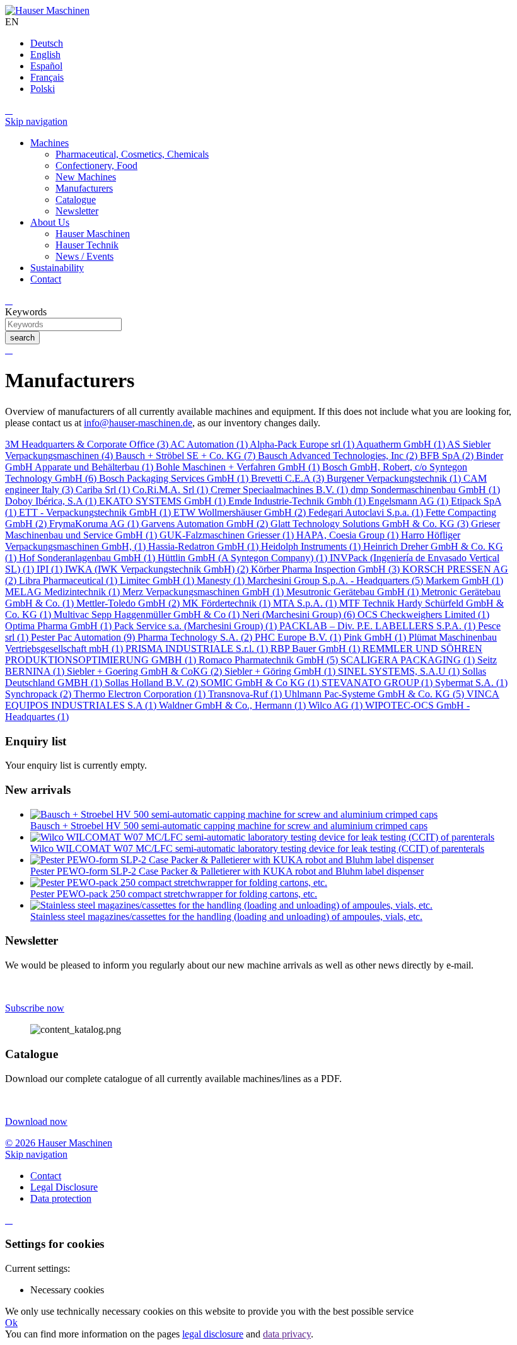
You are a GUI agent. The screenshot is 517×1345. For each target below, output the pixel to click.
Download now (36, 1121)
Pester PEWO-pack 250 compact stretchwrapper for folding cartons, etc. (173, 893)
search (22, 337)
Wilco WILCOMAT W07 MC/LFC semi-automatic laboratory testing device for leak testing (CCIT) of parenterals (257, 848)
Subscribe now (34, 1008)
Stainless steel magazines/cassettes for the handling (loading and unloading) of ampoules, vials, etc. (226, 916)
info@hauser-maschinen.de (138, 422)
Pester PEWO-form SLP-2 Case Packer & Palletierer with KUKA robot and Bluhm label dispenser (227, 871)
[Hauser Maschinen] (47, 10)
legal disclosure (212, 1334)
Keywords (26, 311)
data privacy (287, 1334)
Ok (11, 1322)
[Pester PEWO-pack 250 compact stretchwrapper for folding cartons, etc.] (178, 882)
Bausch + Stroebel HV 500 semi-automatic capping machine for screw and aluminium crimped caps (228, 825)
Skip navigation (36, 121)
